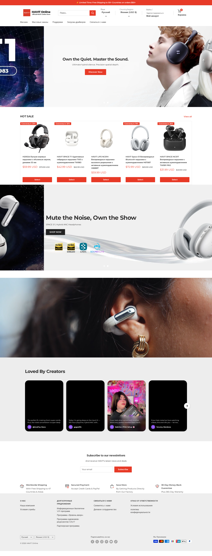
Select (37, 184)
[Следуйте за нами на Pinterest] (106, 546)
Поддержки (58, 22)
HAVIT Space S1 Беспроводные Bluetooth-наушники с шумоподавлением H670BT (140, 164)
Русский (24, 542)
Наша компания (27, 510)
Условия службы (27, 514)
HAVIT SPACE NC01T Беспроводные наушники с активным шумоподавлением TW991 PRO (173, 165)
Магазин (24, 22)
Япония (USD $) (42, 542)
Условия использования (141, 510)
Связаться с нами (98, 22)
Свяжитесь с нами (102, 510)
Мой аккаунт (152, 16)
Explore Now (144, 97)
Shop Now (68, 241)
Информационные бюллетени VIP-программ (70, 514)
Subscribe (123, 474)
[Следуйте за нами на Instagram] (102, 546)
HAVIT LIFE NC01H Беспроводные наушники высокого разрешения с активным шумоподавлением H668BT (104, 167)
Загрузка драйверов (76, 22)
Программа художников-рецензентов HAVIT (68, 525)
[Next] (192, 158)
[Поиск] (93, 13)
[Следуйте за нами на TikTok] (116, 546)
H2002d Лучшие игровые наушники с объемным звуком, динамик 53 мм (37, 164)
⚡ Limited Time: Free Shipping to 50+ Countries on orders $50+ (106, 2)
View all (188, 121)
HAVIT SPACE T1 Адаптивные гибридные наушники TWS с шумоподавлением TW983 (70, 164)
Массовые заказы (40, 22)
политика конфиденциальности (140, 515)
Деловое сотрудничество (105, 514)
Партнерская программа (68, 531)
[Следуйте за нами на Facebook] (92, 546)
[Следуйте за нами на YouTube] (111, 546)
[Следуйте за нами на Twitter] (97, 546)
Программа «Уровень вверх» (70, 520)
